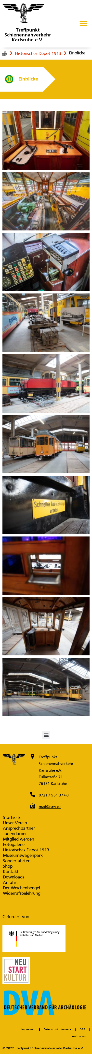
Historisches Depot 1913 (38, 54)
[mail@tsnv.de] (32, 806)
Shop (8, 866)
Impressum (28, 1029)
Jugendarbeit (15, 834)
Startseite (12, 818)
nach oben (79, 1036)
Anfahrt (10, 883)
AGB (82, 1029)
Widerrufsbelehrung (21, 894)
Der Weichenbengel (21, 888)
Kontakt (11, 872)
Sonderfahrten (16, 861)
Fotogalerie (14, 845)
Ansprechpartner (19, 829)
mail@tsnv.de (50, 807)
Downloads (13, 877)
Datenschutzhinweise (57, 1029)
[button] (83, 24)
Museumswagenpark (23, 856)
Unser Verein (15, 823)
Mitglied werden (18, 839)
